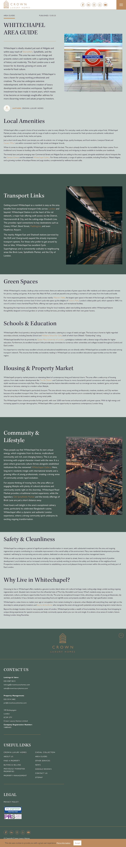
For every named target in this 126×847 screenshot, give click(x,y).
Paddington (35, 226)
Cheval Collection (45, 752)
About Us (8, 756)
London (51, 208)
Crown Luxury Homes (15, 752)
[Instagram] (94, 5)
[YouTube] (105, 5)
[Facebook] (83, 5)
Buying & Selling (12, 764)
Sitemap (39, 777)
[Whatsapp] (100, 5)
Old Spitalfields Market (24, 496)
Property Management (15, 775)
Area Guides (41, 756)
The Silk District (46, 380)
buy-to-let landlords (44, 604)
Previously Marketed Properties (14, 769)
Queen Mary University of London (50, 339)
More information (63, 842)
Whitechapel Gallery (41, 157)
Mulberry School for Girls (52, 335)
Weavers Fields (59, 297)
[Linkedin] (88, 5)
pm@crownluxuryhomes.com (15, 702)
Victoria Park (73, 300)
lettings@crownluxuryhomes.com (17, 684)
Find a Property (12, 760)
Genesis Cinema (13, 157)
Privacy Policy (11, 802)
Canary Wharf (9, 143)
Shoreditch (28, 51)
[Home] (21, 4)
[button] (121, 5)
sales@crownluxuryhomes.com (16, 688)
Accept (77, 843)
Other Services (42, 760)
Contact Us (41, 773)
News (38, 764)
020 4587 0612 (9, 681)
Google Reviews (43, 769)
